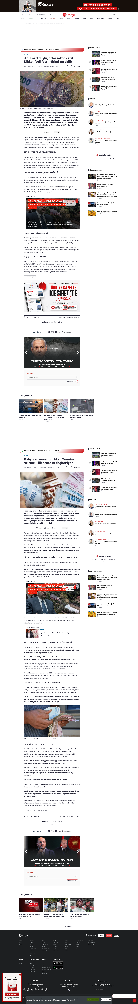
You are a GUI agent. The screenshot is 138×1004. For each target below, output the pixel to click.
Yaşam (66, 940)
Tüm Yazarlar (22, 963)
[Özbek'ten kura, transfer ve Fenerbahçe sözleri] (92, 188)
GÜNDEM (61, 18)
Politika (20, 942)
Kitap (77, 946)
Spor (43, 940)
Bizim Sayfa (90, 940)
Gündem (21, 940)
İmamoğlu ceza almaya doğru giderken (106, 113)
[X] (49, 332)
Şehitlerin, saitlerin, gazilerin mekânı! (105, 105)
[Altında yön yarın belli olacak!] (92, 197)
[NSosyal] (60, 332)
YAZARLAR (43, 18)
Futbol (43, 942)
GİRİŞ (115, 14)
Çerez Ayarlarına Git (106, 999)
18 (63, 366)
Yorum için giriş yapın (72, 381)
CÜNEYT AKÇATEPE (31, 276)
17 (62, 366)
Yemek (66, 946)
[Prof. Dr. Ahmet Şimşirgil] (91, 105)
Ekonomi (26, 54)
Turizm (31, 955)
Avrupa (54, 944)
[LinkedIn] (56, 332)
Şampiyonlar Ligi (46, 948)
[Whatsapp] (67, 66)
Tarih (77, 948)
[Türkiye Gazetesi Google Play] (58, 968)
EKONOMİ (77, 18)
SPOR (91, 18)
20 (67, 366)
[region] (69, 1000)
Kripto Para (32, 950)
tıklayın (103, 160)
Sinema (78, 942)
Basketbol (44, 952)
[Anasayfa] (23, 935)
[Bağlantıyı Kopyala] (71, 66)
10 (49, 366)
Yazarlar (21, 959)
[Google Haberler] (66, 332)
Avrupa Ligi (44, 950)
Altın (31, 944)
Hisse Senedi (33, 948)
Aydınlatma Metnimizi (61, 1000)
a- (55, 132)
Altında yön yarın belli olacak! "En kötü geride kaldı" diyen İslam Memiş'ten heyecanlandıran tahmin (107, 194)
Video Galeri (33, 971)
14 (56, 366)
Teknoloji (32, 963)
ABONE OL (109, 935)
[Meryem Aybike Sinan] (91, 132)
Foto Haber (32, 969)
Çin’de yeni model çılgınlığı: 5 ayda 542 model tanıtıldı (107, 203)
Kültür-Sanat (79, 940)
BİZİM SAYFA (52, 18)
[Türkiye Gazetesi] (69, 16)
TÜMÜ (69, 367)
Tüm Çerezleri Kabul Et (93, 999)
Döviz (31, 946)
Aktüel (66, 950)
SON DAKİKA (22, 18)
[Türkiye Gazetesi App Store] (58, 963)
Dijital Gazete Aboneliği (46, 14)
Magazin (32, 962)
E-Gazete (25, 14)
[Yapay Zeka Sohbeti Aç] (134, 1000)
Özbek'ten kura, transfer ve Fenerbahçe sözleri (105, 185)
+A (58, 132)
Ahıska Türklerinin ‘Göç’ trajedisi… (104, 132)
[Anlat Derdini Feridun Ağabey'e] (91, 140)
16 (60, 366)
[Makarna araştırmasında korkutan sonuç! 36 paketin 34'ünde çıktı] (92, 215)
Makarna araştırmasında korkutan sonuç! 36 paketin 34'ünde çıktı (107, 212)
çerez (53, 999)
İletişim (43, 963)
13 (55, 366)
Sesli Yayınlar (91, 944)
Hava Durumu (68, 944)
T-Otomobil (33, 953)
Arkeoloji (78, 944)
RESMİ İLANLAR (100, 18)
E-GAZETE (101, 935)
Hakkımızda (44, 962)
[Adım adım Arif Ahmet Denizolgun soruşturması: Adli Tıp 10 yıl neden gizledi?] (96, 79)
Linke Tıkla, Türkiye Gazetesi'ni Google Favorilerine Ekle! (41, 49)
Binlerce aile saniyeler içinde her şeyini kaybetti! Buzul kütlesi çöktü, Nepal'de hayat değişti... (107, 176)
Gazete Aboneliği (34, 14)
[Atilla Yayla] (91, 113)
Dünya (54, 940)
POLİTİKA (69, 18)
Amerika (55, 946)
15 (58, 366)
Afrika (54, 948)
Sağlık (66, 942)
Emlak (31, 952)
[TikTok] (42, 989)
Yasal (43, 971)
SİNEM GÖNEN (30, 810)
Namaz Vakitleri (91, 942)
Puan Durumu (45, 944)
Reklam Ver (44, 973)
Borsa (31, 942)
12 (53, 366)
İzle (118, 18)
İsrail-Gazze (56, 950)
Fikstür (43, 946)
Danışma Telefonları (46, 969)
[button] (77, 352)
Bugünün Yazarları (23, 962)
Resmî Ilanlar (33, 965)
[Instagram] (39, 989)
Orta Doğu (55, 942)
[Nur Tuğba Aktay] (91, 122)
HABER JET (110, 18)
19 (65, 366)
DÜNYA (84, 18)
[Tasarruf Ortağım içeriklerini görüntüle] (33, 18)
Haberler (32, 967)
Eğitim (20, 944)
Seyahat (66, 948)
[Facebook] (28, 317)
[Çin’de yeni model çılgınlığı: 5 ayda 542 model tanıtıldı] (92, 207)
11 (51, 366)
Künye (43, 965)
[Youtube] (35, 989)
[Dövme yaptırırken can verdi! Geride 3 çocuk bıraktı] (96, 71)
